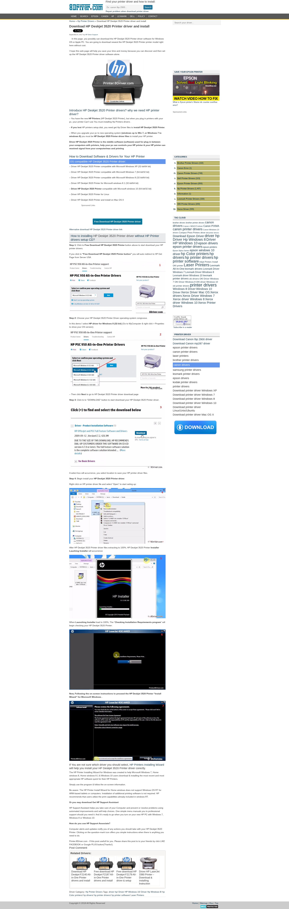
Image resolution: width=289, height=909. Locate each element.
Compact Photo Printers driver (192, 233)
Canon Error (183, 168)
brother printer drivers (195, 223)
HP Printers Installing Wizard (147, 764)
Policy (141, 16)
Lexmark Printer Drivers (188, 199)
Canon (104, 16)
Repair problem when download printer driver (127, 11)
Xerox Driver (183, 209)
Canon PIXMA (211, 226)
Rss (211, 903)
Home (74, 16)
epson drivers (208, 243)
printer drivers (203, 284)
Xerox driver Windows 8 (189, 299)
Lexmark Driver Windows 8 (199, 272)
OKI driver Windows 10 (207, 282)
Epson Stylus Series (181, 251)
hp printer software (120, 895)
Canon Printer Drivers (187, 173)
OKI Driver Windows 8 (185, 282)
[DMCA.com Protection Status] (209, 907)
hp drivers (88, 895)
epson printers (210, 247)
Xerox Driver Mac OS (195, 292)
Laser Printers (137, 895)
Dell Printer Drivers (186, 178)
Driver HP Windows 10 (129, 892)
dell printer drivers (212, 233)
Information (182, 194)
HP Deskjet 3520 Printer (99, 110)
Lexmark (122, 16)
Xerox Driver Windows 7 (198, 295)
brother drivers (179, 223)
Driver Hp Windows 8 (151, 892)
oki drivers (194, 278)
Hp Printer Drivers (85, 21)
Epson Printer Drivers (187, 183)
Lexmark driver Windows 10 (187, 275)
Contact (152, 16)
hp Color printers (195, 254)
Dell (132, 16)
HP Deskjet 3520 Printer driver (114, 236)
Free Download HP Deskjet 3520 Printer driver (117, 221)
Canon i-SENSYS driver (193, 226)
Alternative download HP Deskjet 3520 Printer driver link (95, 229)
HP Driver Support (91, 34)
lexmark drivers (193, 268)
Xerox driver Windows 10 (193, 300)
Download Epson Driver (188, 236)
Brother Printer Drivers (187, 163)
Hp (112, 16)
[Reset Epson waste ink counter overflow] (196, 100)
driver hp (113, 892)
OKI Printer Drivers (186, 204)
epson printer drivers (187, 247)
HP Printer (138, 156)
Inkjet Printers (205, 262)
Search (84, 16)
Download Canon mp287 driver (191, 343)
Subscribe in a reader (182, 327)
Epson (94, 16)
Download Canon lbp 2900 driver (192, 339)
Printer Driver (87, 7)
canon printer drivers (187, 229)
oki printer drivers (181, 286)
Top (216, 903)
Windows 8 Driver (184, 288)
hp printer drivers (102, 895)
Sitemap (204, 903)
